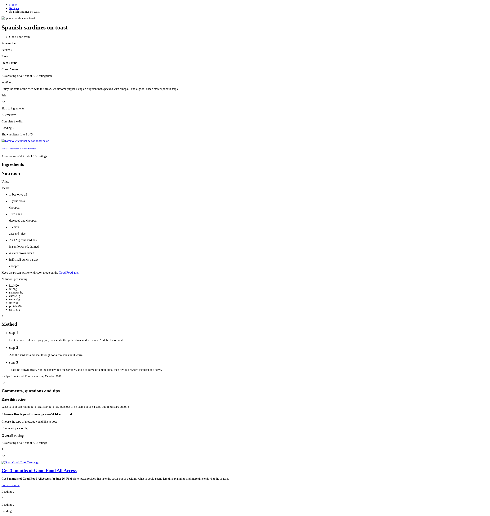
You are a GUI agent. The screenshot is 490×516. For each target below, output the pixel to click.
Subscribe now (11, 485)
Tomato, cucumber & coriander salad (19, 149)
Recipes (14, 8)
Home (13, 4)
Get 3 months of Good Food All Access (39, 470)
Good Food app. (69, 272)
